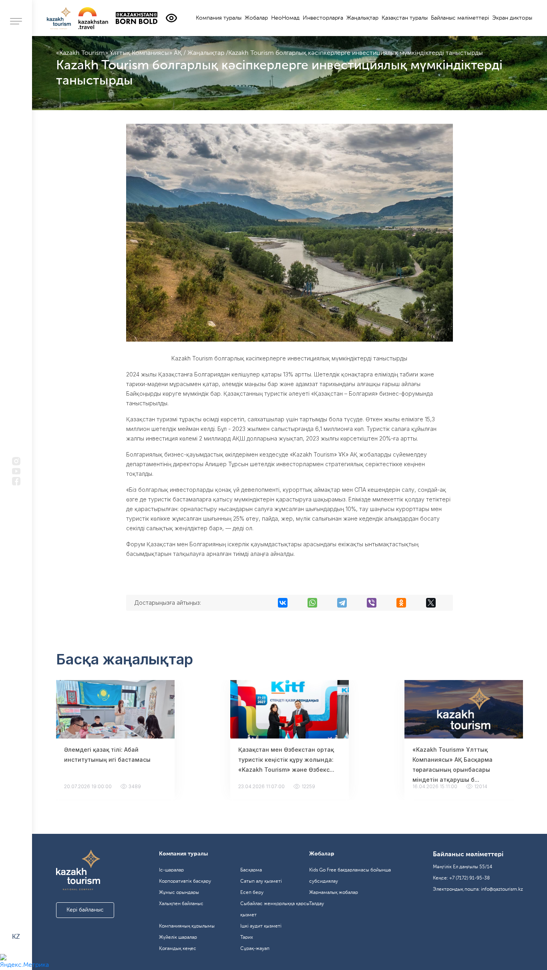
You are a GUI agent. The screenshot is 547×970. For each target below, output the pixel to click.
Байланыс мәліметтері (460, 18)
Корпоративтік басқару (185, 881)
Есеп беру (251, 892)
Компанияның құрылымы (187, 926)
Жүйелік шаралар (178, 937)
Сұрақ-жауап (254, 948)
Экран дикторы (512, 18)
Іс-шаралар (171, 870)
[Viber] (371, 603)
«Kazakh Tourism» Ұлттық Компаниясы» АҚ (119, 53)
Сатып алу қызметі (261, 881)
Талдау (316, 904)
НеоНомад (285, 18)
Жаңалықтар (362, 18)
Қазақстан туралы (405, 18)
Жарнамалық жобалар (333, 892)
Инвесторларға (323, 18)
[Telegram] (342, 603)
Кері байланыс (85, 910)
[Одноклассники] (401, 603)
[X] (431, 603)
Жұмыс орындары (179, 892)
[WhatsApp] (312, 603)
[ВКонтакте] (283, 603)
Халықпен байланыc (181, 904)
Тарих (246, 937)
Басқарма (251, 870)
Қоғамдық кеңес (177, 948)
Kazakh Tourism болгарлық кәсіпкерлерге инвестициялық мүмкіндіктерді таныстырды (355, 53)
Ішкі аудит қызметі (261, 926)
